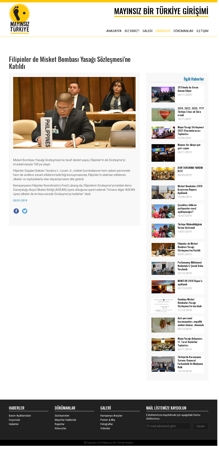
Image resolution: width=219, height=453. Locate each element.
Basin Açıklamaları (20, 415)
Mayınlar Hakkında (65, 419)
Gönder (201, 426)
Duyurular (14, 419)
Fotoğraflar (106, 424)
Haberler (14, 424)
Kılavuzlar (60, 428)
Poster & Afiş (107, 419)
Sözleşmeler (62, 415)
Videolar (105, 428)
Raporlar (60, 424)
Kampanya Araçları (111, 415)
